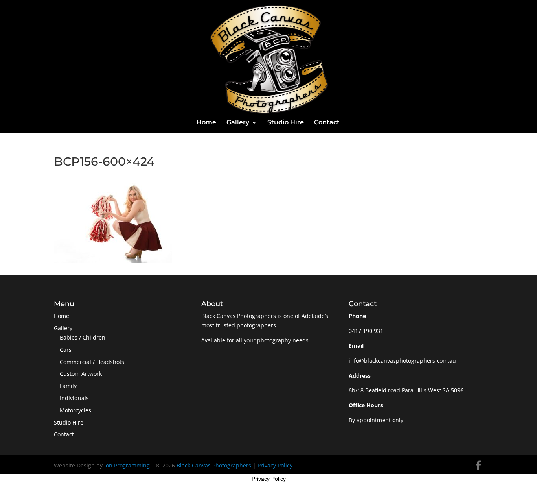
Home (206, 123)
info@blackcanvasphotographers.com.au (402, 360)
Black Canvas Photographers (214, 465)
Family (68, 386)
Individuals (74, 398)
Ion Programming (127, 465)
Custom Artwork (81, 373)
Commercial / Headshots (92, 362)
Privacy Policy (274, 465)
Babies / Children (82, 337)
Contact (327, 123)
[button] (113, 221)
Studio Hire (285, 123)
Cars (66, 349)
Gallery (237, 123)
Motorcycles (75, 410)
